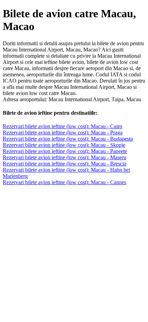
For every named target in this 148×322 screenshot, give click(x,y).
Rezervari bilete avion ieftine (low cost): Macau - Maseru (64, 157)
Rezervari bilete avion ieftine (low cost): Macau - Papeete (65, 151)
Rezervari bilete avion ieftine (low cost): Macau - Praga (63, 132)
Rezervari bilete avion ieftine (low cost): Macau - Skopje (64, 145)
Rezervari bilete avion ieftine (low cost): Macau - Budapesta (68, 139)
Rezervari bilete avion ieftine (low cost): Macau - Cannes (64, 182)
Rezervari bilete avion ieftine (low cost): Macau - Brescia (64, 164)
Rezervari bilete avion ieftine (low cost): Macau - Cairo (62, 126)
